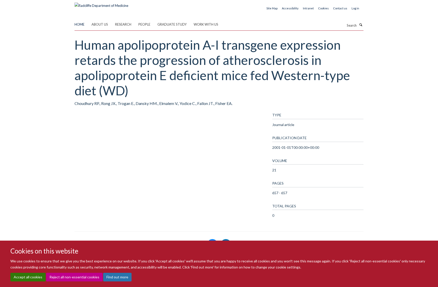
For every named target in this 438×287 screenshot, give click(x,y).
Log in (355, 8)
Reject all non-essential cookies (74, 277)
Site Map (272, 8)
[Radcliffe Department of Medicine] (101, 4)
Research (123, 24)
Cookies (323, 8)
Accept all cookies (28, 277)
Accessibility (290, 8)
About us (100, 24)
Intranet (308, 8)
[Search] (360, 25)
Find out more (117, 277)
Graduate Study (172, 24)
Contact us (340, 8)
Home (79, 24)
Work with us (206, 24)
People (144, 24)
